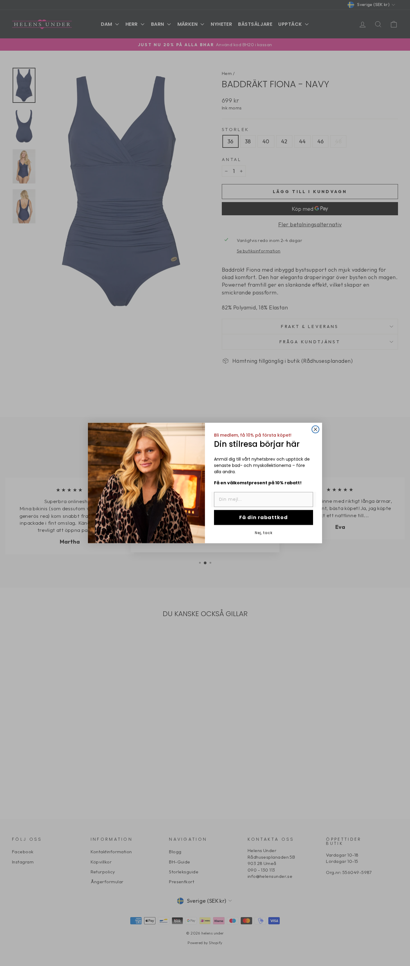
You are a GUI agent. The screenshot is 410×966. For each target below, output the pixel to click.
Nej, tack (264, 532)
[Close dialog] (315, 429)
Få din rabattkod (263, 517)
